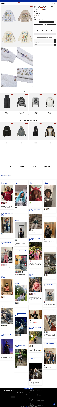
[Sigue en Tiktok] (26, 393)
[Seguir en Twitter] (18, 393)
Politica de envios (40, 398)
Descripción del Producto (39, 402)
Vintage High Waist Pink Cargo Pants (34, 239)
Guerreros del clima (40, 403)
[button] (45, 9)
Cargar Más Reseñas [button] (28, 388)
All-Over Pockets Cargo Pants (35, 209)
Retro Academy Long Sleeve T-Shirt (50, 111)
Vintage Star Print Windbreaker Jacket (49, 218)
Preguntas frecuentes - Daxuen (40, 397)
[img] (28, 171)
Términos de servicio (40, 392)
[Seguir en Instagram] (20, 393)
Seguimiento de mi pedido (32, 394)
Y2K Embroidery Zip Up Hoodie (35, 358)
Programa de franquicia (32, 401)
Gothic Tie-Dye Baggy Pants (7, 111)
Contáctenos (31, 392)
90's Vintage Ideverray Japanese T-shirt (7, 214)
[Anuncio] (29, 0)
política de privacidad (40, 393)
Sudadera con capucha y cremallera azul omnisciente (22, 141)
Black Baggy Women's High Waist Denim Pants (35, 328)
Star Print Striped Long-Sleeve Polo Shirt (21, 111)
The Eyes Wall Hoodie (34, 305)
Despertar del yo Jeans (35, 141)
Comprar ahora (44, 24)
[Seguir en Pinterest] (23, 393)
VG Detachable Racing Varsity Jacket (6, 335)
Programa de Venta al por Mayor (32, 400)
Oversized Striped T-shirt (49, 284)
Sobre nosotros (39, 395)
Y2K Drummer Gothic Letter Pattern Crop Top (21, 181)
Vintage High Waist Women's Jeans (22, 250)
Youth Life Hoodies (33, 273)
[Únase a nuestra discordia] (21, 393)
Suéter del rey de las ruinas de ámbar (50, 141)
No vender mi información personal (32, 405)
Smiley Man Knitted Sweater (21, 345)
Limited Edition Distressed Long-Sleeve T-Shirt (36, 111)
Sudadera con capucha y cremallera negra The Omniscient (9, 141)
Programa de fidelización (31, 396)
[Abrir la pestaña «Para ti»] (54, 404)
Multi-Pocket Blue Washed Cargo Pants (49, 311)
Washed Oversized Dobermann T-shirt (49, 344)
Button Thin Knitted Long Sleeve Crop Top (20, 281)
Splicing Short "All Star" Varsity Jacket (49, 248)
